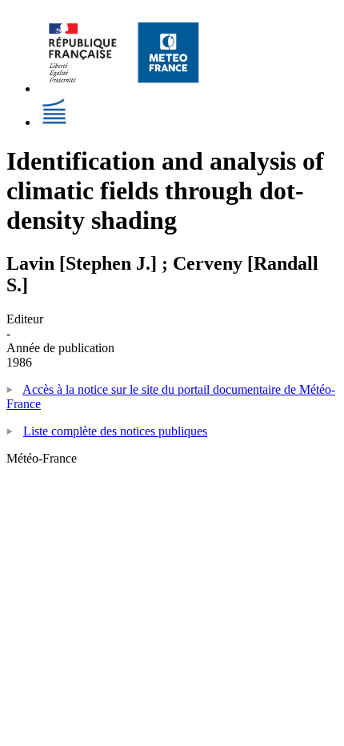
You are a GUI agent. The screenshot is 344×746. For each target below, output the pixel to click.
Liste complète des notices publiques (115, 431)
